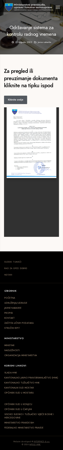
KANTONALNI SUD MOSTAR (19, 387)
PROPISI (8, 313)
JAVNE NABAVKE (12, 307)
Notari (8, 274)
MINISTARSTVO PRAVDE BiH (19, 422)
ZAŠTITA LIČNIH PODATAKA (19, 323)
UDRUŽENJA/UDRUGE (15, 302)
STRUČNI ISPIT (12, 328)
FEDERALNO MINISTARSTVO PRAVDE (23, 427)
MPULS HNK (34, 444)
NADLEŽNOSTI (12, 350)
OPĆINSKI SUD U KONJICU (18, 404)
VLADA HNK (10, 372)
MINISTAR (9, 345)
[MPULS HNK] (29, 7)
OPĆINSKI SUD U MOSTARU (19, 392)
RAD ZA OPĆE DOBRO (15, 268)
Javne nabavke (44, 42)
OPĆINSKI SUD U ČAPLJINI (18, 409)
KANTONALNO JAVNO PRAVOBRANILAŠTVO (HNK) (31, 377)
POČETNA (9, 297)
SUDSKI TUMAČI (13, 261)
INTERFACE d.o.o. (42, 441)
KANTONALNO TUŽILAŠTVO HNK (22, 382)
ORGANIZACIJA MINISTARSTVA (20, 355)
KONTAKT (9, 318)
